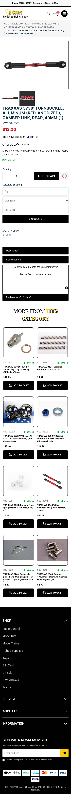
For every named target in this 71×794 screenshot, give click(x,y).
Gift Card (8, 665)
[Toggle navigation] (64, 13)
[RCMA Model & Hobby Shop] (15, 13)
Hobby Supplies (12, 650)
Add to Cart (46, 176)
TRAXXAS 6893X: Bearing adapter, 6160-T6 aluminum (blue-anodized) (50, 438)
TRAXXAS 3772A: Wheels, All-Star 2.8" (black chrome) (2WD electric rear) (18, 438)
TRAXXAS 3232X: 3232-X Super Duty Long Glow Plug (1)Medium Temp (16, 369)
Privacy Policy (46, 760)
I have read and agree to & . (28, 760)
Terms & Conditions (31, 760)
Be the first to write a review (35, 274)
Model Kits (9, 636)
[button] (64, 176)
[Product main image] (35, 64)
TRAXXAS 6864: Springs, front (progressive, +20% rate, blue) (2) (18, 508)
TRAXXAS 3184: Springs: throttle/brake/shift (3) (49, 368)
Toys (5, 658)
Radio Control (11, 628)
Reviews (11, 297)
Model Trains (10, 643)
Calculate (35, 219)
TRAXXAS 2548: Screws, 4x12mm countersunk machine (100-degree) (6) (52, 577)
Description (12, 250)
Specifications (13, 259)
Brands (7, 687)
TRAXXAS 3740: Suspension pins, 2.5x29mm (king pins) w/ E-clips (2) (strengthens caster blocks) (18, 578)
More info (24, 144)
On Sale (7, 672)
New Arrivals (10, 680)
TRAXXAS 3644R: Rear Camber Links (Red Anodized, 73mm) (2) (51, 508)
